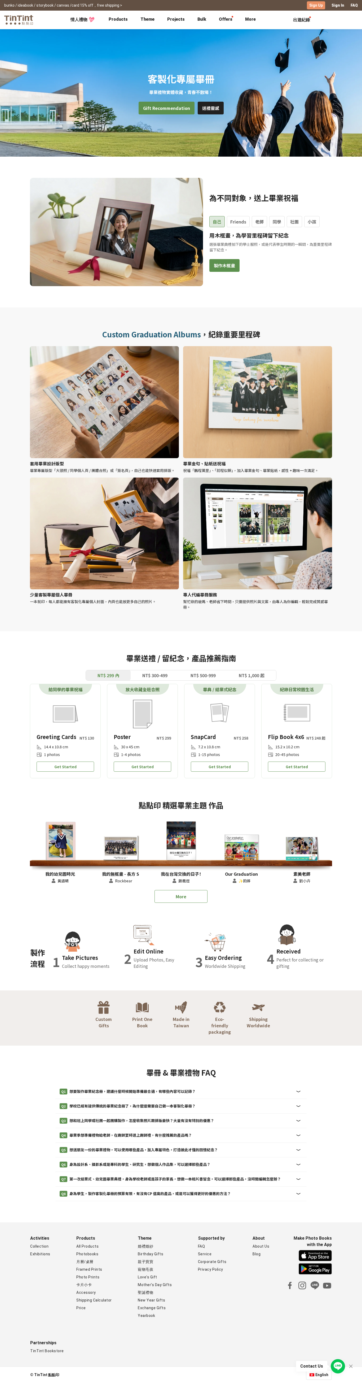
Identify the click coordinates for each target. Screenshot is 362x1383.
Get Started (65, 766)
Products (118, 19)
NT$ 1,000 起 (251, 675)
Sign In (338, 5)
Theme (147, 19)
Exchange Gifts (152, 1308)
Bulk (201, 19)
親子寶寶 (145, 1262)
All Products (87, 1246)
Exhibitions (40, 1254)
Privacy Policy (210, 1269)
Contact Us (311, 1366)
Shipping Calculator (94, 1300)
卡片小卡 (84, 1285)
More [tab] (250, 19)
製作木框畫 (224, 265)
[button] (60, 841)
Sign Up (316, 5)
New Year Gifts (151, 1300)
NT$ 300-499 (154, 675)
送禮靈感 (210, 108)
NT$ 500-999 (203, 675)
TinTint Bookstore (47, 1351)
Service (205, 1254)
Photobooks (87, 1254)
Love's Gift (147, 1277)
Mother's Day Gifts (155, 1285)
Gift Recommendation (166, 108)
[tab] (118, 20)
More (181, 896)
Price (81, 1308)
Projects (176, 19)
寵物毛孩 (145, 1269)
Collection (39, 1246)
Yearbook (146, 1315)
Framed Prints (89, 1269)
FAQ (354, 5)
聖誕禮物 (145, 1292)
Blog (257, 1254)
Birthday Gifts (150, 1254)
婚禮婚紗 (145, 1246)
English (321, 1375)
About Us (261, 1246)
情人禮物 (78, 19)
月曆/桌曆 (85, 1262)
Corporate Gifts (212, 1262)
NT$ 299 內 (108, 675)
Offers (225, 19)
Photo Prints (87, 1277)
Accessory (86, 1292)
